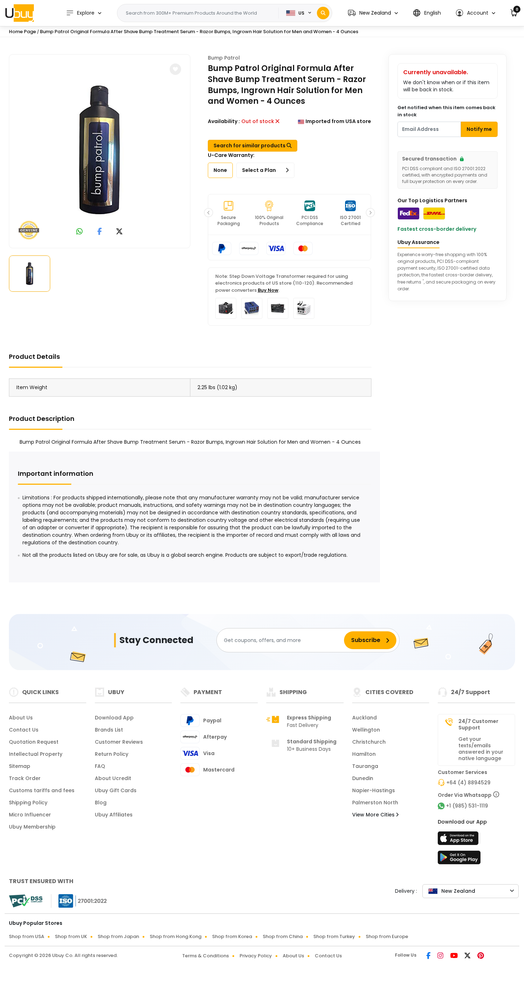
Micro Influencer (30, 814)
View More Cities (374, 814)
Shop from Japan (118, 936)
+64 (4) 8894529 (468, 782)
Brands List (109, 729)
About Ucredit (113, 778)
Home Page (22, 31)
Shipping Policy (28, 802)
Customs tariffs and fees (42, 790)
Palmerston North (375, 802)
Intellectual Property (35, 754)
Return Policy (111, 754)
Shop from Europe (387, 936)
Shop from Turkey (334, 936)
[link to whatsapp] (79, 232)
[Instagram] (441, 956)
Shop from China (283, 936)
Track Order (25, 778)
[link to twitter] (119, 232)
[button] (373, 13)
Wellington (366, 729)
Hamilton (364, 754)
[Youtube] (454, 956)
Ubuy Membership (32, 826)
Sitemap (19, 766)
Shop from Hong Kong (175, 936)
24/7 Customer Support (478, 724)
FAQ (100, 766)
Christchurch (369, 741)
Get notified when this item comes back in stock (446, 111)
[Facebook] (429, 956)
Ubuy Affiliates (114, 814)
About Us (21, 717)
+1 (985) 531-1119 (467, 805)
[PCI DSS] (25, 901)
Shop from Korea (232, 936)
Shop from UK (71, 936)
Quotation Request (33, 741)
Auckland (364, 717)
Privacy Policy (256, 955)
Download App (114, 717)
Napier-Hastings (373, 790)
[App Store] (459, 840)
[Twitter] (468, 956)
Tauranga (365, 766)
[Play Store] (459, 860)
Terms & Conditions (205, 955)
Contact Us (23, 729)
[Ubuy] (19, 13)
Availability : (224, 121)
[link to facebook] (99, 232)
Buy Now (268, 290)
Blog (101, 802)
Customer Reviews (119, 741)
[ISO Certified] (79, 900)
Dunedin (362, 778)
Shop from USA (26, 936)
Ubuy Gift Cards (116, 790)
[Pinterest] (480, 956)
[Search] (323, 13)
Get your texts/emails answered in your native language (480, 749)
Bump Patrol (224, 57)
